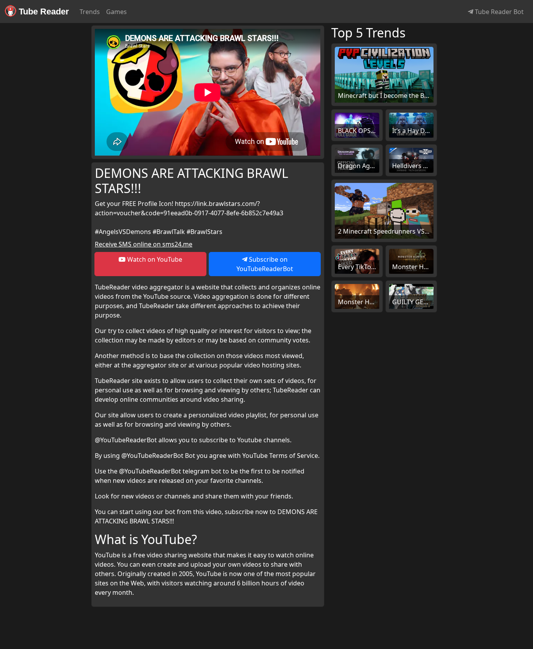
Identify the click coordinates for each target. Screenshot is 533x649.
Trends (90, 11)
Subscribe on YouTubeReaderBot (264, 264)
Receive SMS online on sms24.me (143, 244)
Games (116, 11)
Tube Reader (42, 11)
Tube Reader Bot (498, 11)
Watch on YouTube (154, 259)
